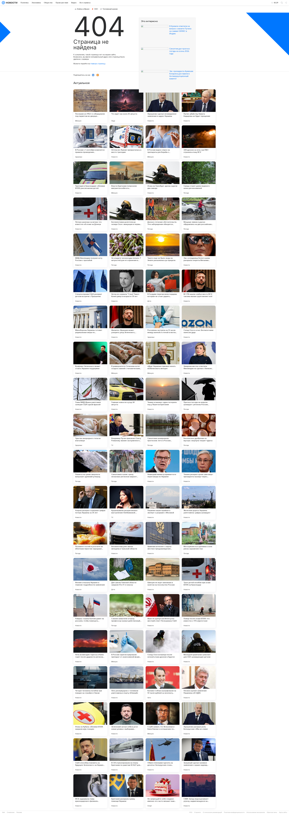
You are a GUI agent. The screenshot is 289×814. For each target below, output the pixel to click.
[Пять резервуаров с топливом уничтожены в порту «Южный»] (126, 683)
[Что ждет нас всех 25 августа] (126, 106)
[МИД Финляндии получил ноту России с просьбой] (90, 250)
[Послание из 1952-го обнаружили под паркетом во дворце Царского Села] (90, 106)
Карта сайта (283, 812)
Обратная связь (272, 812)
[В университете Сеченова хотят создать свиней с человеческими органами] (126, 359)
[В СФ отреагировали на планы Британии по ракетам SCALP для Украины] (126, 755)
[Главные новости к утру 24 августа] (126, 395)
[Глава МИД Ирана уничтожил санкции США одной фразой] (90, 395)
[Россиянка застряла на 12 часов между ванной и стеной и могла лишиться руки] (162, 322)
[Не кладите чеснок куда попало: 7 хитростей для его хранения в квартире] (126, 250)
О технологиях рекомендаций (212, 812)
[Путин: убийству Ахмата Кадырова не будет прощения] (199, 106)
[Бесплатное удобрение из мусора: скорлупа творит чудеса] (199, 431)
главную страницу (97, 64)
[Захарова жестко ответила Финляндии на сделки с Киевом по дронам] (199, 359)
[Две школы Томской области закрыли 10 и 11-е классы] (126, 575)
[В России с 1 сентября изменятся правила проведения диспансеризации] (90, 142)
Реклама (19, 812)
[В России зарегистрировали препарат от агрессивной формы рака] (126, 647)
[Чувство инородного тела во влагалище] (90, 431)
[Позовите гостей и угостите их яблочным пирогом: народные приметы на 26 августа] (90, 539)
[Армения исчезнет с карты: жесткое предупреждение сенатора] (162, 539)
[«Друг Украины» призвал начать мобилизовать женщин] (162, 359)
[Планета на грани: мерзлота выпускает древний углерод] (90, 467)
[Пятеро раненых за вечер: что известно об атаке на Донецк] (90, 214)
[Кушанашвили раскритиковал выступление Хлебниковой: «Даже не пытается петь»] (126, 503)
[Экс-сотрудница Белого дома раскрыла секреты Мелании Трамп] (199, 250)
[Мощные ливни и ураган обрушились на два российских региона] (199, 214)
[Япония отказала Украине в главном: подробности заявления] (90, 575)
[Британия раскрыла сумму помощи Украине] (126, 791)
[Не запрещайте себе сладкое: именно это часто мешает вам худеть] (162, 791)
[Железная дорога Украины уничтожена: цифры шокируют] (199, 503)
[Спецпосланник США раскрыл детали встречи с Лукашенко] (90, 286)
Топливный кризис (110, 9)
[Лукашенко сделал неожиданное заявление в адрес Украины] (162, 106)
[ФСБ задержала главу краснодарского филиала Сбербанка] (90, 791)
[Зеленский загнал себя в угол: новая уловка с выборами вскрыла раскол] (126, 719)
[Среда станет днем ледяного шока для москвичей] (199, 178)
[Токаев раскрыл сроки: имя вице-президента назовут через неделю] (199, 467)
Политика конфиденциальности (234, 812)
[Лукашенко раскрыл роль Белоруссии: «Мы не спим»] (199, 719)
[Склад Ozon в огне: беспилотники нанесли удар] (199, 322)
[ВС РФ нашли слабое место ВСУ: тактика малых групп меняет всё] (199, 286)
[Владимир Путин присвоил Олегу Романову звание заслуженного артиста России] (126, 431)
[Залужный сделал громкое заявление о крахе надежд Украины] (199, 755)
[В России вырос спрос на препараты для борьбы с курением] (162, 142)
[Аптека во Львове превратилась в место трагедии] (126, 142)
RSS (190, 812)
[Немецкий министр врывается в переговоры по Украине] (162, 467)
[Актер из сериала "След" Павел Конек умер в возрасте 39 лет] (126, 286)
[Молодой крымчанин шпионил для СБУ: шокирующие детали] (199, 647)
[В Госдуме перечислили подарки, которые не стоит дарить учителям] (162, 286)
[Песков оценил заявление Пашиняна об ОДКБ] (199, 683)
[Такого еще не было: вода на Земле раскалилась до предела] (162, 250)
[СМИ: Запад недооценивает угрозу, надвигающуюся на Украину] (199, 791)
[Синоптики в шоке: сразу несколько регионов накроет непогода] (126, 467)
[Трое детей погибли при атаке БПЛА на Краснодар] (199, 575)
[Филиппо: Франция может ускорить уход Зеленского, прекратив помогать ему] (126, 322)
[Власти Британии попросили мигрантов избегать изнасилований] (126, 178)
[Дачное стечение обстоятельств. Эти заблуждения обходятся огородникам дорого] (162, 214)
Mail (3, 812)
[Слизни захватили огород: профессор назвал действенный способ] (126, 611)
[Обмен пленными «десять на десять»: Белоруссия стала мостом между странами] (162, 755)
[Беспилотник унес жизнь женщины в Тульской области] (126, 539)
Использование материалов (256, 812)
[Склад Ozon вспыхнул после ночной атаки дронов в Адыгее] (162, 647)
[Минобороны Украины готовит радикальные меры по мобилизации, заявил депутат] (90, 322)
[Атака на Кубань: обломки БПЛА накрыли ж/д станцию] (90, 719)
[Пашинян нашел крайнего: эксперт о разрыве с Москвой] (162, 503)
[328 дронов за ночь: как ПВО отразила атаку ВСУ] (199, 142)
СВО (96, 9)
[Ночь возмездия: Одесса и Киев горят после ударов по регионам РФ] (90, 647)
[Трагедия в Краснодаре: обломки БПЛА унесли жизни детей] (90, 178)
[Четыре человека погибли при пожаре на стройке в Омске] (90, 683)
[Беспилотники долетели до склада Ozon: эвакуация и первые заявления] (126, 214)
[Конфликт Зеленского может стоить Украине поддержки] (90, 359)
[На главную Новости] (11, 2)
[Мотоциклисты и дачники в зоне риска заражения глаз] (199, 539)
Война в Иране (83, 9)
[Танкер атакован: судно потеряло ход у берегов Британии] (162, 395)
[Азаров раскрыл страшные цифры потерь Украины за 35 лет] (90, 503)
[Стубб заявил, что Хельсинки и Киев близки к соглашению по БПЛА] (162, 719)
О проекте (197, 812)
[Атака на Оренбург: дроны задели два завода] (162, 178)
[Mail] (3, 2)
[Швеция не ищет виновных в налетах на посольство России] (162, 575)
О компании (10, 812)
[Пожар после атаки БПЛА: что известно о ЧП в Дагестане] (199, 611)
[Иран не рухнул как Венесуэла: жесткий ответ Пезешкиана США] (162, 611)
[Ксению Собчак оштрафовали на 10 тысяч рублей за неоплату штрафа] (162, 683)
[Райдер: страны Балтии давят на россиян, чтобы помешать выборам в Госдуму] (90, 611)
